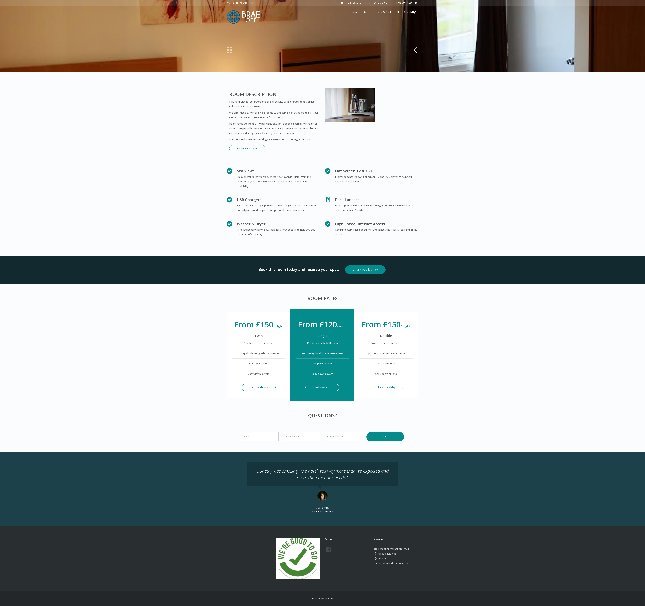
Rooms (367, 12)
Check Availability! (406, 12)
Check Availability (365, 270)
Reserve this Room (247, 148)
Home (354, 12)
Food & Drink (384, 12)
